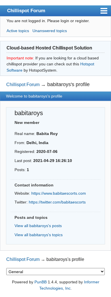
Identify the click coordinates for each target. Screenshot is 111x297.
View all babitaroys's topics (39, 234)
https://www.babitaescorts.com (58, 193)
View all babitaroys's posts (38, 225)
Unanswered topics (49, 30)
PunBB (40, 282)
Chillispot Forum (26, 10)
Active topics (18, 30)
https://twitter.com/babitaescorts (57, 202)
